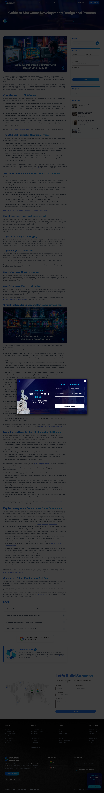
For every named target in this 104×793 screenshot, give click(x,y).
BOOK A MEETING (69, 406)
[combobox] (56, 393)
